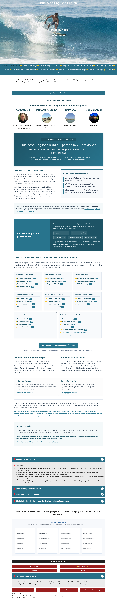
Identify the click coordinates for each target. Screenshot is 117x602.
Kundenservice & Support (43, 545)
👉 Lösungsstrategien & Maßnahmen (70, 335)
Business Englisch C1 (20, 543)
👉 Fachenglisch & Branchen (85, 281)
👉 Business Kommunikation (25, 278)
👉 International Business (25, 286)
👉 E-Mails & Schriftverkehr (84, 298)
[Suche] (58, 73)
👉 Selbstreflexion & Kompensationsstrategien (73, 332)
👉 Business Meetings (24, 281)
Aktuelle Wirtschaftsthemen (88, 543)
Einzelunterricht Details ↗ (24, 393)
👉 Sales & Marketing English (55, 281)
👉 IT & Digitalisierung (83, 284)
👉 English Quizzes (67, 324)
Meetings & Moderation (43, 533)
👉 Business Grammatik (24, 321)
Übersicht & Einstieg (20, 533)
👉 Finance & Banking (53, 301)
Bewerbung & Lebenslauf (87, 533)
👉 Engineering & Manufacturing (86, 278)
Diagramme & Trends (42, 548)
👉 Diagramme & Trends (53, 284)
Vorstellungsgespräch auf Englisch (89, 535)
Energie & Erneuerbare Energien (66, 548)
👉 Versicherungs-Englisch (55, 304)
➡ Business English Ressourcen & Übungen (58, 345)
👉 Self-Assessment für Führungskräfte (73, 329)
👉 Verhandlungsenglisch (54, 278)
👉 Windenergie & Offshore (25, 304)
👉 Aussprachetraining (68, 319)
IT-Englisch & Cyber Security (66, 533)
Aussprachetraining (20, 548)
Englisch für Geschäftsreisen (88, 545)
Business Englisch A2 (20, 535)
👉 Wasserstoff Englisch (24, 301)
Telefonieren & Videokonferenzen (44, 538)
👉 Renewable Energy (23, 298)
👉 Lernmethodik (66, 327)
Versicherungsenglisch (65, 545)
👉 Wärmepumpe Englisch (25, 306)
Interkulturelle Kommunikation (88, 538)
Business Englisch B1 (20, 538)
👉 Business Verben (23, 324)
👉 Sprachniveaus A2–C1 (24, 327)
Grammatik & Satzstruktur (21, 545)
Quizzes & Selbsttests (87, 548)
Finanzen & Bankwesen (65, 543)
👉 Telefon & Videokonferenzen (26, 284)
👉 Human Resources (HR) (54, 306)
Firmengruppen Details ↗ (69, 393)
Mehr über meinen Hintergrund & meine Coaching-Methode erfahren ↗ (40, 442)
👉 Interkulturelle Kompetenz (70, 321)
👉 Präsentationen (82, 304)
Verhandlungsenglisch (43, 543)
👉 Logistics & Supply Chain (55, 298)
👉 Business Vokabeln (24, 319)
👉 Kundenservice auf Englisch (86, 301)
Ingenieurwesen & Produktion (66, 538)
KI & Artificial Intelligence (65, 535)
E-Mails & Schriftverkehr (43, 535)
